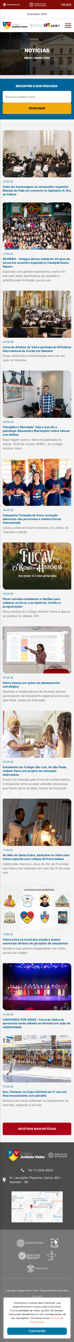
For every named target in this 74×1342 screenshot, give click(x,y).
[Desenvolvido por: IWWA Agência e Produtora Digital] (37, 1296)
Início (28, 58)
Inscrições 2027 (37, 14)
